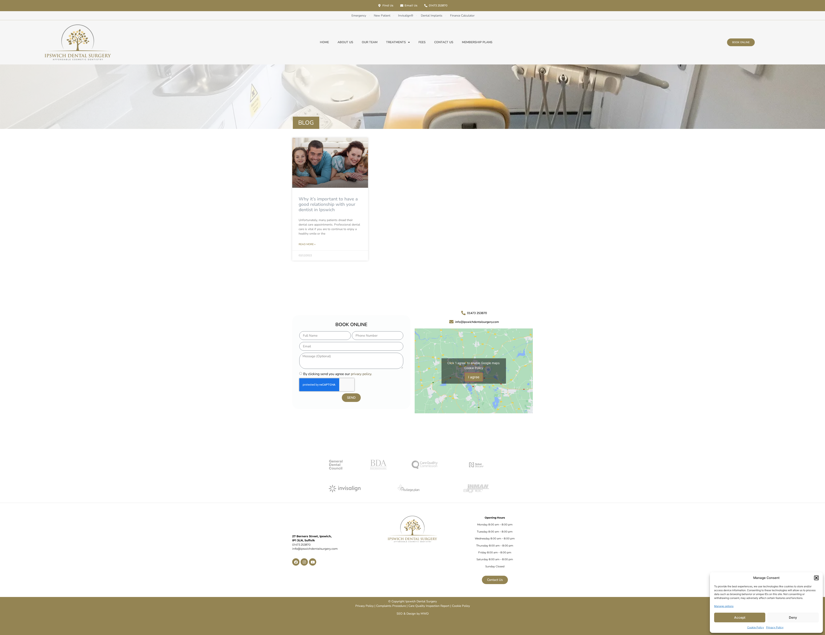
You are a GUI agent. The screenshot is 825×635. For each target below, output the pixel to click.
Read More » (307, 244)
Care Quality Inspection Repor (428, 606)
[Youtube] (312, 562)
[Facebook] (295, 562)
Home (324, 42)
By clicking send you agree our (337, 374)
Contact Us (443, 42)
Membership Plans (477, 42)
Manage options (723, 606)
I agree (473, 377)
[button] (816, 578)
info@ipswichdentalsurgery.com (315, 548)
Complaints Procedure (391, 606)
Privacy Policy (775, 627)
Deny (793, 617)
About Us (345, 42)
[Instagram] (304, 562)
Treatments (396, 42)
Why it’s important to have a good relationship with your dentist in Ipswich (328, 204)
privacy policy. (361, 374)
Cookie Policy (755, 627)
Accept (740, 617)
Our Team (369, 42)
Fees (422, 42)
